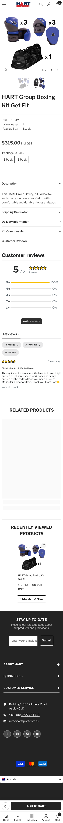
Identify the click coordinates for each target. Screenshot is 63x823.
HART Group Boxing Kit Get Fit (31, 577)
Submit (46, 640)
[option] (31, 43)
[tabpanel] (31, 367)
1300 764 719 (30, 714)
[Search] (41, 4)
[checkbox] (10, 352)
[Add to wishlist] (5, 806)
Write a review (31, 321)
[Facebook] (7, 734)
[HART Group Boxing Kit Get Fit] (31, 557)
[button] (51, 70)
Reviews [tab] (11, 334)
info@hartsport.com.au (24, 721)
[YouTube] (37, 734)
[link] (31, 502)
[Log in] (49, 4)
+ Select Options (33, 599)
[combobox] (31, 779)
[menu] (4, 4)
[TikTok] (27, 734)
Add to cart (36, 806)
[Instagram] (17, 734)
